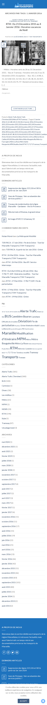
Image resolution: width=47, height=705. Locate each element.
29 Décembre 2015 (27, 129)
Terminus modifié (22, 353)
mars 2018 (6, 465)
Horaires (9, 137)
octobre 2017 (7, 479)
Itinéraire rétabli (33, 325)
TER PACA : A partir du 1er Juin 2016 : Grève (24, 249)
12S (14, 122)
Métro (23, 21)
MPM (11, 144)
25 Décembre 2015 (12, 127)
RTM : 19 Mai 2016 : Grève (17, 296)
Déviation (24, 321)
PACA (8, 349)
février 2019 (7, 456)
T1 (27, 144)
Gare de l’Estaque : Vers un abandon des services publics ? (24, 197)
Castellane (35, 317)
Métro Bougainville (29, 139)
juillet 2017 (6, 493)
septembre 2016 (9, 526)
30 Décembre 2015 (12, 132)
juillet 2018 (6, 460)
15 (16, 122)
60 (15, 312)
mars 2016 (6, 554)
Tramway (34, 21)
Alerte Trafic (17, 19)
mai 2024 (6, 442)
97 (34, 134)
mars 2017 (6, 503)
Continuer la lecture (23, 108)
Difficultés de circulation (10, 322)
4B (13, 134)
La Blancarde (37, 137)
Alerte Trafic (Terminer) (11, 376)
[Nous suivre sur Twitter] (13, 652)
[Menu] (3, 4)
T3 (32, 144)
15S (18, 122)
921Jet (30, 134)
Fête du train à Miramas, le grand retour (24, 212)
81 (23, 134)
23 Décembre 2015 (25, 124)
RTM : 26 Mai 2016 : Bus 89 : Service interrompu (19, 263)
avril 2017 (6, 498)
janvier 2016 (7, 563)
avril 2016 (6, 549)
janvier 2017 (7, 512)
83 (25, 134)
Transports (10, 357)
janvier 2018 (7, 470)
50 (16, 134)
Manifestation (29, 329)
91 (27, 134)
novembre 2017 (8, 475)
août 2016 (6, 531)
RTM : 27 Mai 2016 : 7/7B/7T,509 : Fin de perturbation (21, 282)
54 (20, 134)
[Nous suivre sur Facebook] (4, 652)
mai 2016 (6, 545)
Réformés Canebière (25, 349)
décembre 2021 (8, 446)
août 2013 (6, 606)
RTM (28, 21)
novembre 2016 (8, 517)
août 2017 (6, 489)
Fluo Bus (17, 325)
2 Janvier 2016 (28, 122)
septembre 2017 (9, 484)
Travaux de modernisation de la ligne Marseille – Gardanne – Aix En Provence (24, 205)
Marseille (15, 139)
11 (6, 122)
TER (14, 353)
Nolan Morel (7, 236)
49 (11, 312)
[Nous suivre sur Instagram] (8, 652)
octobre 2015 (7, 577)
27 (33, 127)
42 (8, 134)
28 (6, 129)
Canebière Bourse (21, 316)
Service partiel (37, 349)
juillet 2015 (6, 592)
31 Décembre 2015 (25, 132)
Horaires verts (27, 137)
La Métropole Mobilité (26, 236)
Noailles (16, 144)
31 (7, 312)
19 (2, 311)
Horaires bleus (17, 137)
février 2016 (7, 559)
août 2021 (6, 451)
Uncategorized (8, 428)
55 (13, 312)
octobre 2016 (7, 521)
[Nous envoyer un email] (17, 652)
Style (4, 418)
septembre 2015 (9, 582)
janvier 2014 (7, 596)
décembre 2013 (8, 601)
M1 (8, 139)
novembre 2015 (8, 573)
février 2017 (7, 507)
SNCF (4, 353)
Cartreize (6, 386)
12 (8, 122)
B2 (36, 134)
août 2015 (6, 587)
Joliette (42, 326)
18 (21, 122)
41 (6, 134)
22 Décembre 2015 (12, 124)
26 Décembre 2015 (25, 127)
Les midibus (7, 395)
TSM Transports (35, 36)
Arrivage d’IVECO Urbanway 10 (21, 219)
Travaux (22, 357)
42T (11, 134)
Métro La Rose (14, 142)
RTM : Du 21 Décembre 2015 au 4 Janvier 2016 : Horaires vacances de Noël (23, 27)
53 (18, 134)
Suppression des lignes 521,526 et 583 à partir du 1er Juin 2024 (24, 189)
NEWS (4, 409)
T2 (30, 144)
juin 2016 (5, 540)
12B (11, 122)
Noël (21, 144)
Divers (4, 390)
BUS (19, 21)
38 (33, 132)
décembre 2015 (8, 568)
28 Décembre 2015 (14, 129)
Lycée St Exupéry (16, 329)
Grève (22, 325)
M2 (11, 139)
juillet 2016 (6, 535)
